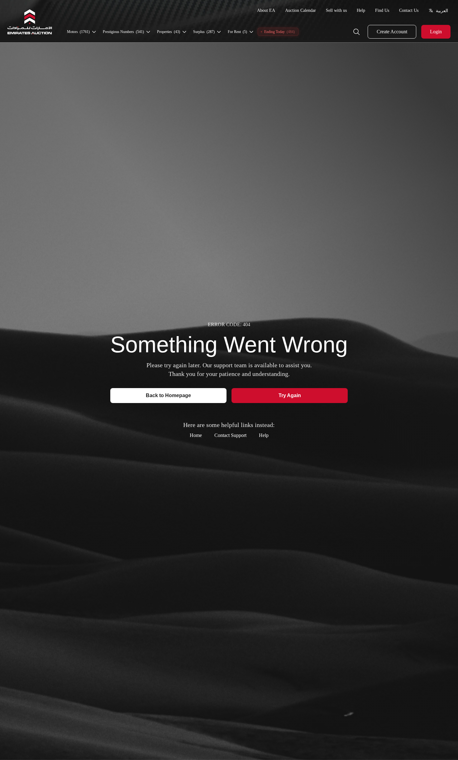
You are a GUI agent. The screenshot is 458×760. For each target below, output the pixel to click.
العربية (442, 10)
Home (196, 435)
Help (361, 10)
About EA (266, 10)
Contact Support (230, 435)
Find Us (382, 10)
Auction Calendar (300, 10)
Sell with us (336, 10)
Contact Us (408, 10)
